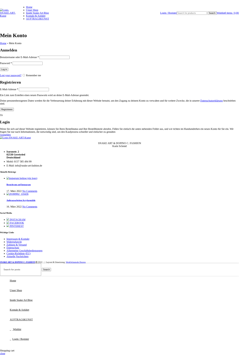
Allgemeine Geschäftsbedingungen (24, 250)
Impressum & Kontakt (18, 239)
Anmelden (5, 134)
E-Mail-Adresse (9, 89)
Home (3, 43)
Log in (4, 69)
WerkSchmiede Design (76, 262)
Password (6, 63)
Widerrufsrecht (14, 241)
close (2, 353)
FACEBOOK (16, 222)
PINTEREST (16, 226)
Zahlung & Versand (17, 244)
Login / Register (20, 339)
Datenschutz (13, 247)
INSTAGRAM (17, 219)
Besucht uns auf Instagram (19, 184)
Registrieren (7, 109)
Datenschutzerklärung (211, 100)
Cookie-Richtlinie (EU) (19, 253)
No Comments (29, 191)
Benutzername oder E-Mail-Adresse (19, 57)
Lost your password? (10, 75)
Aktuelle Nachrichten (17, 256)
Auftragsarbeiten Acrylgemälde (21, 200)
